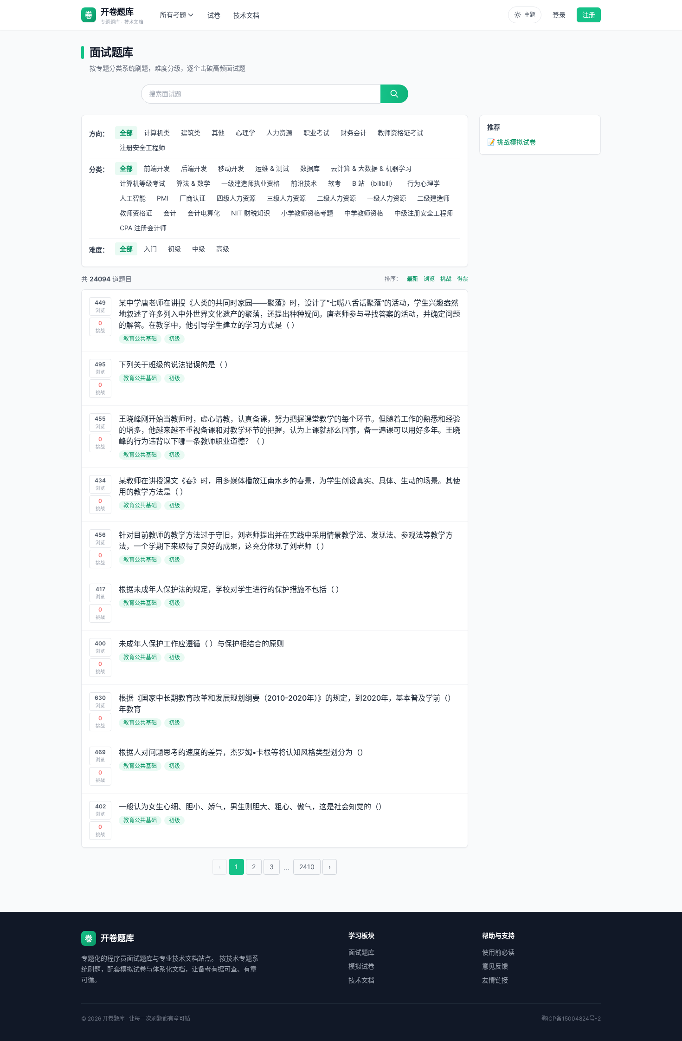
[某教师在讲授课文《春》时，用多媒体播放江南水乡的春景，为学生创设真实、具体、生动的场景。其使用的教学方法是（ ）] (275, 494)
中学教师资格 (363, 213)
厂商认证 (193, 198)
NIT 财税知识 (250, 213)
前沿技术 (304, 183)
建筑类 (190, 133)
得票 (462, 278)
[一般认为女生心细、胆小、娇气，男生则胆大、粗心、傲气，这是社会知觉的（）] (275, 820)
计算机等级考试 (142, 183)
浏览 (429, 278)
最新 (412, 278)
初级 (174, 249)
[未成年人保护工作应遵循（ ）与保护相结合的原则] (275, 657)
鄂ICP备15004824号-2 (571, 1018)
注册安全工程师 (142, 147)
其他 (218, 133)
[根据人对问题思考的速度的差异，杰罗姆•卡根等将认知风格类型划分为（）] (275, 766)
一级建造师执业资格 (250, 183)
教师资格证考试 (400, 133)
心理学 (245, 133)
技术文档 (246, 15)
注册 (588, 15)
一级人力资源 (386, 198)
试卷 (213, 15)
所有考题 (173, 15)
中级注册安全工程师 (423, 213)
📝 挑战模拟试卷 (511, 142)
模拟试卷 (361, 966)
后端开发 (194, 168)
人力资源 (279, 133)
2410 (307, 867)
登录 (559, 15)
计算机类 (157, 133)
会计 (169, 213)
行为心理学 (423, 183)
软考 (334, 183)
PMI (162, 198)
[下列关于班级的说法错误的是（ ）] (275, 378)
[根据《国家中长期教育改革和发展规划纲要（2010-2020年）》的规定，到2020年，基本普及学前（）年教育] (275, 712)
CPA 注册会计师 (143, 228)
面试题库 (361, 952)
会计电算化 (203, 213)
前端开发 (157, 168)
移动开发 (231, 168)
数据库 (310, 168)
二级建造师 (433, 198)
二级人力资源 (336, 198)
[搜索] (394, 94)
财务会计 (354, 133)
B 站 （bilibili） (374, 183)
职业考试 (316, 133)
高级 (222, 249)
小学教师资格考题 (307, 213)
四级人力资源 (236, 198)
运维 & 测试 (272, 168)
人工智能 (133, 198)
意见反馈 (495, 966)
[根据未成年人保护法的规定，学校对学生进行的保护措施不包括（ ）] (275, 603)
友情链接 (495, 980)
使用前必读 (498, 952)
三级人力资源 (286, 198)
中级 (198, 249)
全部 (126, 133)
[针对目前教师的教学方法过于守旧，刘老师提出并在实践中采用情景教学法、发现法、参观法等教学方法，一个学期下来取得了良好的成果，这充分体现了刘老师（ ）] (275, 549)
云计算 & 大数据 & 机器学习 (371, 168)
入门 (150, 249)
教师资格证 (136, 213)
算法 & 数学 (193, 183)
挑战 (445, 278)
